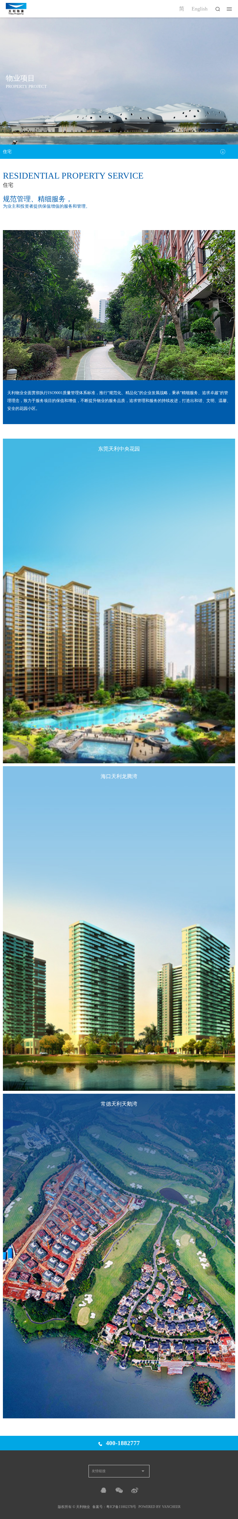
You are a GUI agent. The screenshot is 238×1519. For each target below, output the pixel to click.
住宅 (7, 151)
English (200, 9)
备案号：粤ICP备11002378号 (114, 1507)
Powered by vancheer (159, 1507)
